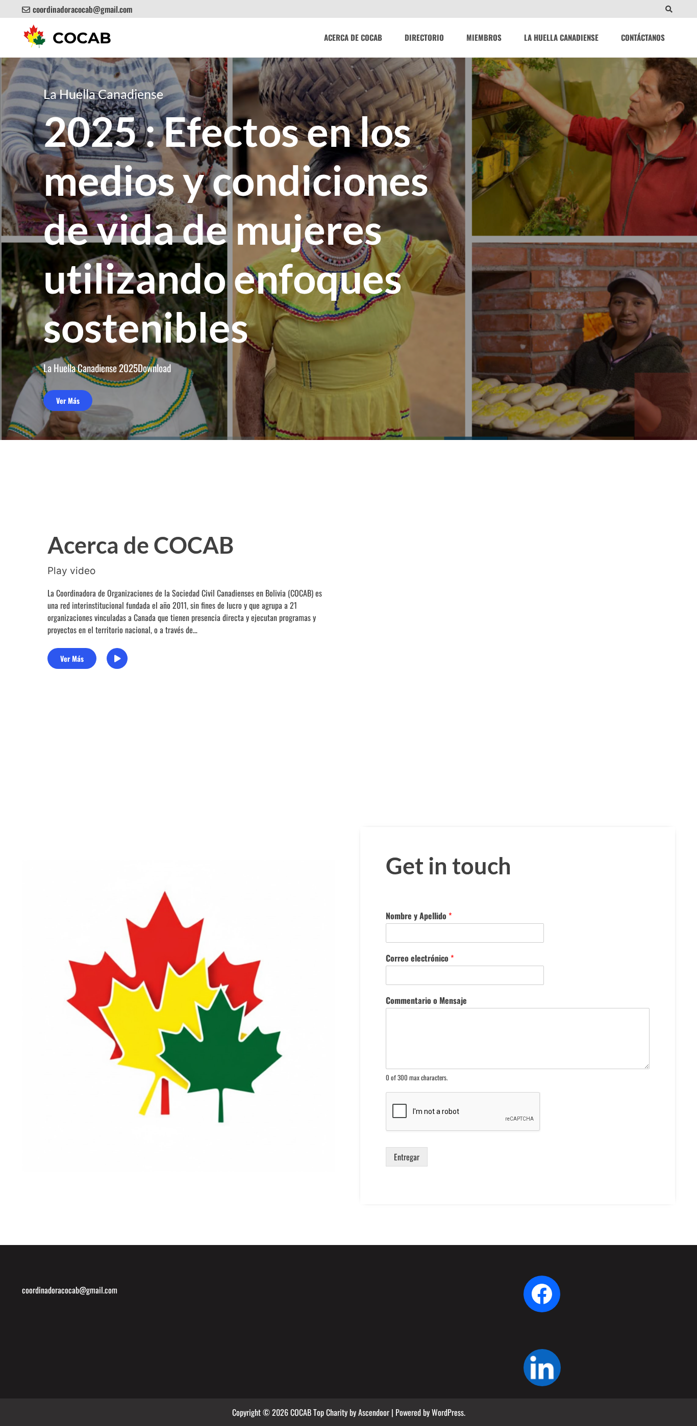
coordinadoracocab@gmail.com (82, 9)
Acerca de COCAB (353, 37)
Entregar (406, 1157)
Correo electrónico (420, 958)
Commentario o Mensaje (426, 1000)
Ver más (68, 400)
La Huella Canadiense (561, 37)
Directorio (424, 37)
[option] (348, 249)
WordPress (448, 1412)
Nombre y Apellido (419, 916)
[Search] (668, 9)
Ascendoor (373, 1412)
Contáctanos (643, 37)
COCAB (82, 38)
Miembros (484, 37)
